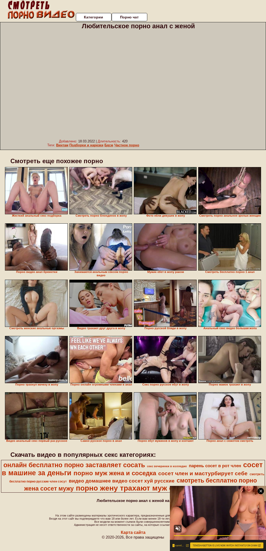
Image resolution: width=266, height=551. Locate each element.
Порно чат (129, 17)
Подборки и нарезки (86, 145)
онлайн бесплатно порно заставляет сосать (74, 465)
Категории (93, 17)
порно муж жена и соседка (115, 473)
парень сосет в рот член (215, 465)
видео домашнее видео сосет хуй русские (122, 481)
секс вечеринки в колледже (167, 466)
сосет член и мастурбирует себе (203, 473)
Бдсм (108, 145)
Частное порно (126, 145)
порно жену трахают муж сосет (133, 488)
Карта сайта (133, 532)
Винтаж (62, 145)
